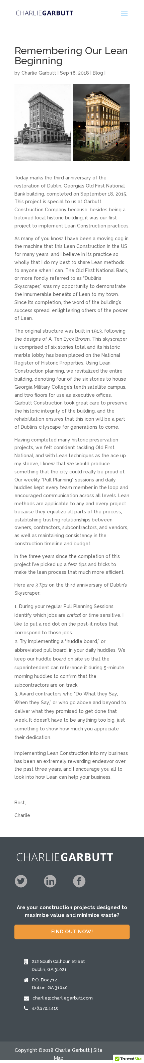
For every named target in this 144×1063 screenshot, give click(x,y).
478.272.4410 (45, 1008)
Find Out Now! (72, 931)
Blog (98, 73)
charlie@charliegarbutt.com (62, 998)
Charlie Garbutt (38, 73)
